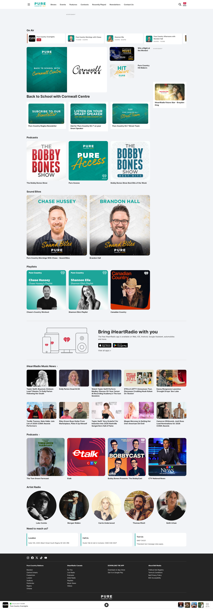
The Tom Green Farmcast (38, 478)
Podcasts (70, 575)
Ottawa (29, 588)
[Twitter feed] (37, 557)
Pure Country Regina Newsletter (42, 126)
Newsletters (115, 4)
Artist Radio (71, 578)
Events (63, 4)
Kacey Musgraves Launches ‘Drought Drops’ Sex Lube (169, 390)
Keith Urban (176, 523)
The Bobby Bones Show (37, 183)
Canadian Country (120, 312)
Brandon (30, 570)
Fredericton (31, 575)
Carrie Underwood (109, 523)
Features (73, 4)
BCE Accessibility (154, 578)
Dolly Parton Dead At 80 (69, 389)
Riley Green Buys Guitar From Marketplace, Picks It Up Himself (73, 422)
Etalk (77, 478)
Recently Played (99, 4)
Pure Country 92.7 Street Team (126, 126)
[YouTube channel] (45, 557)
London (29, 578)
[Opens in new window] (88, 114)
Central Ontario (32, 572)
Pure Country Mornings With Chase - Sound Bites (48, 258)
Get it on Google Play (115, 572)
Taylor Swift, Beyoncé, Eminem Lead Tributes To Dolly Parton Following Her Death (40, 391)
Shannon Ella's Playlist (78, 312)
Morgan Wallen (78, 523)
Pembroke (30, 583)
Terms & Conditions (155, 572)
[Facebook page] (32, 557)
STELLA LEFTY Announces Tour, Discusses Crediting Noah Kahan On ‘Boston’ (138, 391)
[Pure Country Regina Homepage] (40, 4)
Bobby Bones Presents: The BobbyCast (125, 478)
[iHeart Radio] (184, 4)
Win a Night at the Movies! (144, 49)
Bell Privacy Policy (155, 575)
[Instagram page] (28, 557)
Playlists (70, 580)
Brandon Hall (99, 258)
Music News (71, 583)
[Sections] (29, 4)
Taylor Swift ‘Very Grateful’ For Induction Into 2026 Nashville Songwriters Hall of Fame (105, 423)
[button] (182, 38)
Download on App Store (116, 570)
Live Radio (71, 572)
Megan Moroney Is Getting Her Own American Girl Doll (137, 422)
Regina (29, 586)
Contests (85, 4)
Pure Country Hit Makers (143, 66)
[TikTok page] (41, 557)
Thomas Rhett (143, 523)
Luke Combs (46, 523)
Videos (69, 586)
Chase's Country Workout (38, 312)
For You (70, 570)
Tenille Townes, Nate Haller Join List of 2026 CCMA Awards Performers (40, 423)
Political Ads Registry (156, 570)
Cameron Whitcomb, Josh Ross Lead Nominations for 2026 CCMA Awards (170, 423)
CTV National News (158, 478)
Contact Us (129, 4)
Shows (53, 4)
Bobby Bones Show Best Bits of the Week (129, 183)
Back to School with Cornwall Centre (58, 96)
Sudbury (30, 580)
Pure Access (78, 183)
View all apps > (114, 350)
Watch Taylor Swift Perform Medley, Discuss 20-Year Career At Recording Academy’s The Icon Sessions (106, 392)
